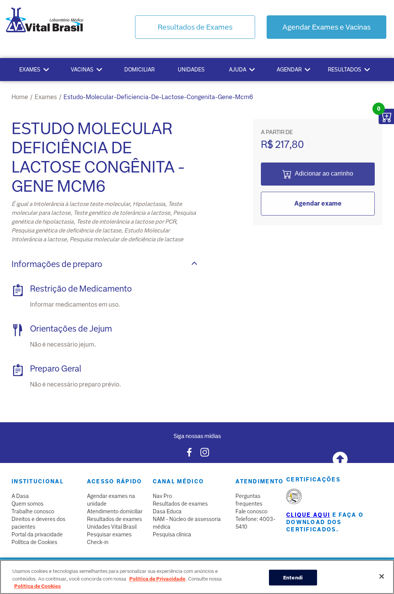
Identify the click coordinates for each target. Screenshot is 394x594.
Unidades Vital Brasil (112, 527)
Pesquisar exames (109, 534)
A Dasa (20, 496)
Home (20, 97)
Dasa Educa (167, 511)
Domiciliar (139, 69)
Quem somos (27, 504)
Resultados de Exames (195, 27)
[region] (197, 577)
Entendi (293, 577)
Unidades (191, 69)
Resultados (344, 69)
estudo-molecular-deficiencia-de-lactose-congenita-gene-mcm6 (158, 97)
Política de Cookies (34, 542)
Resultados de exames (114, 519)
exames (46, 97)
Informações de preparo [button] (57, 264)
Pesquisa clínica (172, 534)
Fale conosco (251, 511)
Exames (29, 69)
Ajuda (237, 69)
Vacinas (82, 69)
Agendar (289, 69)
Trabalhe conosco (33, 511)
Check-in (98, 542)
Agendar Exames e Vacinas (326, 27)
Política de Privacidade (157, 579)
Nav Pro (162, 496)
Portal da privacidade (37, 534)
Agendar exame (318, 203)
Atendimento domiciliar (115, 511)
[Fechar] (381, 576)
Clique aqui (308, 515)
